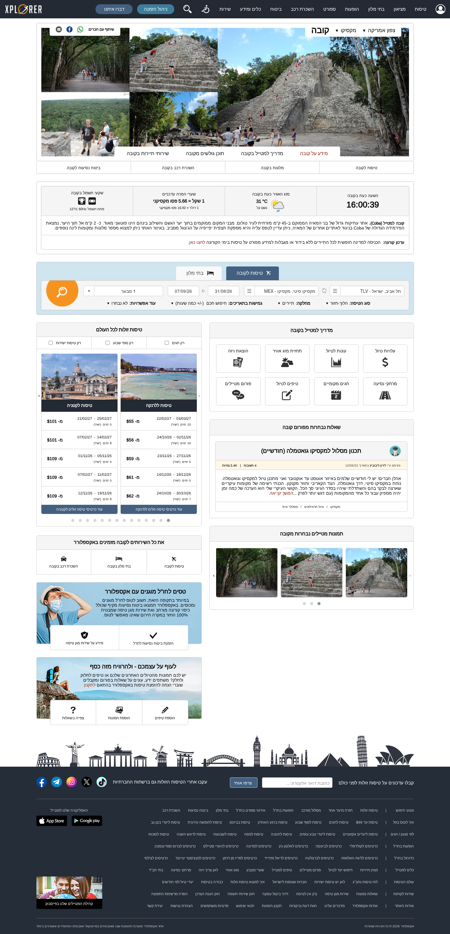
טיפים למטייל (282, 870)
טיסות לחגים (338, 822)
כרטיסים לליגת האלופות (359, 858)
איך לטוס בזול (403, 822)
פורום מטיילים (238, 383)
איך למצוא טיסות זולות (248, 882)
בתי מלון (376, 9)
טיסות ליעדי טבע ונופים (317, 834)
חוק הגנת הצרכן (207, 894)
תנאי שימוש (245, 906)
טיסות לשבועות (225, 834)
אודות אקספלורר (365, 906)
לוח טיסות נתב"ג (365, 882)
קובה (320, 30)
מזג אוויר (232, 870)
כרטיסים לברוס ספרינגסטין (175, 846)
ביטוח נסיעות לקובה (83, 168)
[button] (319, 604)
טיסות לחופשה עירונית (205, 822)
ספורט (329, 9)
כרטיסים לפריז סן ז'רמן (240, 858)
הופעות (352, 9)
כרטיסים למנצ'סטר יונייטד (195, 858)
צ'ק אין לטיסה (306, 894)
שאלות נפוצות (367, 894)
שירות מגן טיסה (337, 894)
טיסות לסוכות (158, 834)
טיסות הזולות (170, 781)
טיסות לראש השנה (191, 834)
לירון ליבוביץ (378, 465)
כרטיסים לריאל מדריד (281, 858)
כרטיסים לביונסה (329, 846)
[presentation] (409, 575)
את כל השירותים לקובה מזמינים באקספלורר (119, 542)
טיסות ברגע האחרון (272, 822)
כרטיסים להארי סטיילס (220, 846)
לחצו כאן (197, 242)
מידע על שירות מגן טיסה (84, 643)
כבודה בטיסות (212, 882)
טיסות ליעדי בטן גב (165, 822)
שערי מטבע (255, 870)
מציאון (400, 9)
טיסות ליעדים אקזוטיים (360, 834)
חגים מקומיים (336, 383)
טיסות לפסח (253, 834)
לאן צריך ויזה (208, 870)
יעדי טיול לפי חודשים (177, 882)
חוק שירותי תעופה (241, 894)
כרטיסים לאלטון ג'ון (293, 846)
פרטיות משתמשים (214, 906)
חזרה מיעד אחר (340, 810)
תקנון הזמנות (272, 906)
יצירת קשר (155, 906)
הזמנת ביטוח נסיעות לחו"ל (153, 643)
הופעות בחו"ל (283, 810)
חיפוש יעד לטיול (340, 870)
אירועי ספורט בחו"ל (250, 810)
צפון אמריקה (381, 30)
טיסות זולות (369, 782)
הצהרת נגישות (182, 906)
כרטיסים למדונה (258, 846)
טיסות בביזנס (240, 822)
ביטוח (276, 9)
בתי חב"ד (156, 870)
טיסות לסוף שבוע (308, 822)
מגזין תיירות (369, 870)
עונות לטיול (336, 350)
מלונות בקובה (272, 168)
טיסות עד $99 (367, 822)
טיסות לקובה (366, 168)
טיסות (420, 9)
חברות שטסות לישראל (289, 882)
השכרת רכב (302, 9)
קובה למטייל (393, 223)
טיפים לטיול (287, 383)
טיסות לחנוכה (281, 834)
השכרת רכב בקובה (178, 168)
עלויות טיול (385, 350)
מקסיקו (348, 30)
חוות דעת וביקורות (303, 906)
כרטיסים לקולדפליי (363, 846)
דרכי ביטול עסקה (275, 894)
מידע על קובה (314, 153)
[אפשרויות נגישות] (205, 9)
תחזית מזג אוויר (287, 350)
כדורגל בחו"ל (404, 858)
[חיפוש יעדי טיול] (187, 9)
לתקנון (90, 685)
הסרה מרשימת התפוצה (169, 894)
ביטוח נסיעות (198, 810)
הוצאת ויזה (238, 350)
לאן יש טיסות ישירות (329, 882)
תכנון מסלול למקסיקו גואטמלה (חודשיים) (311, 451)
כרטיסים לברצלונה (319, 858)
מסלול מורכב (311, 810)
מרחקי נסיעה (385, 383)
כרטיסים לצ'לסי (156, 858)
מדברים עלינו (334, 906)
